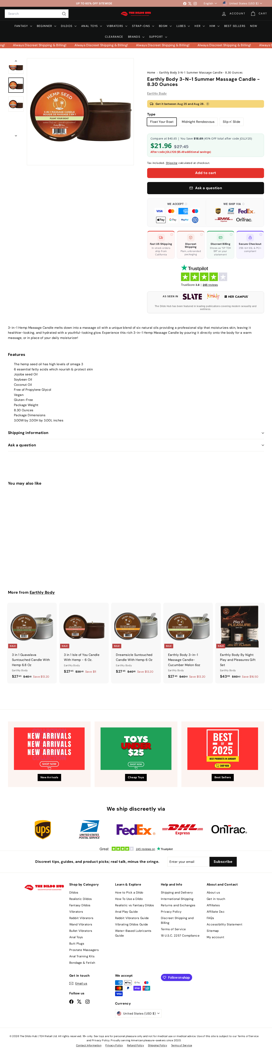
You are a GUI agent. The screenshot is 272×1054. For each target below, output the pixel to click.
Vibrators (115, 26)
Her (198, 26)
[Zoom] (80, 111)
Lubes (181, 26)
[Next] (16, 134)
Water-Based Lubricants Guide (133, 933)
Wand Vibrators (80, 924)
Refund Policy (135, 1045)
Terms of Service (173, 929)
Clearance (114, 36)
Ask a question (22, 445)
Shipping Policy (157, 1045)
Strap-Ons (141, 26)
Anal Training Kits (82, 956)
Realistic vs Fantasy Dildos (134, 905)
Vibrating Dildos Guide (131, 924)
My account (215, 937)
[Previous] (16, 61)
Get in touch (216, 899)
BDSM (164, 26)
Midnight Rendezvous (198, 122)
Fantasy (22, 26)
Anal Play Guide (126, 912)
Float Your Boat (161, 122)
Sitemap (213, 931)
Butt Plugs (76, 944)
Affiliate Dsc (216, 912)
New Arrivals (49, 777)
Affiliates (213, 905)
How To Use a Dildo (129, 899)
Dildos (67, 26)
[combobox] (36, 13)
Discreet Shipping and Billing (177, 920)
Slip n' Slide (231, 122)
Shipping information (28, 432)
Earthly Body (157, 93)
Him (212, 26)
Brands (134, 36)
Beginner (45, 26)
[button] (177, 212)
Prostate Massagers (84, 950)
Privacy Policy (171, 912)
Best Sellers (235, 26)
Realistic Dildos (80, 899)
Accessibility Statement (224, 924)
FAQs (210, 918)
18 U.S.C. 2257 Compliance (180, 936)
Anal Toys (90, 26)
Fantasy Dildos (80, 905)
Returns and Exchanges (178, 905)
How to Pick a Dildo (129, 893)
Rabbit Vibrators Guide (132, 918)
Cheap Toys (136, 777)
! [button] (207, 103)
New (253, 26)
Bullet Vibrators (80, 931)
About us (213, 893)
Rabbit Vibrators (81, 918)
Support (156, 36)
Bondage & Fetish (82, 963)
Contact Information (89, 1045)
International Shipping (177, 899)
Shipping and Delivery (177, 893)
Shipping (172, 163)
